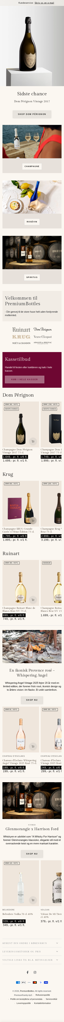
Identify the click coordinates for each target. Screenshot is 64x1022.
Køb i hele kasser (24, 379)
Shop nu (32, 700)
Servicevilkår (51, 999)
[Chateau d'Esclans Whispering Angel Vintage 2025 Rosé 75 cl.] (20, 729)
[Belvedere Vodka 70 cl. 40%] (20, 883)
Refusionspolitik (43, 995)
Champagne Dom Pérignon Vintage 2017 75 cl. (17, 451)
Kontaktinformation (42, 1003)
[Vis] (32, 141)
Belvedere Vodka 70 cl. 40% (17, 914)
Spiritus (32, 277)
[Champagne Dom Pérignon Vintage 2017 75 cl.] (20, 424)
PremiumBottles (27, 991)
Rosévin (32, 222)
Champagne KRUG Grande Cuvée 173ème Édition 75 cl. (18, 530)
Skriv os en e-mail (40, 3)
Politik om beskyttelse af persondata (26, 999)
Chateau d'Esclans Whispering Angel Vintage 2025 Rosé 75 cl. (19, 762)
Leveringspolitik (24, 1003)
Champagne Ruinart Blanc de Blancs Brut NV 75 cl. (18, 609)
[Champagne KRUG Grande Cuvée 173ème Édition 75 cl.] (20, 504)
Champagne (32, 166)
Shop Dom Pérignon (32, 114)
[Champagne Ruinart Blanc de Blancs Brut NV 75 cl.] (20, 583)
